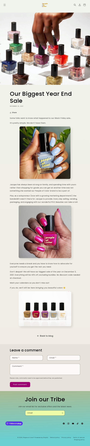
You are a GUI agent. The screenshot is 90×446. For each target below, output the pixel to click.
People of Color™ (28, 437)
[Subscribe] (62, 413)
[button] (4, 5)
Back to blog (46, 335)
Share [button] (14, 112)
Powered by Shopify (41, 437)
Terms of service (79, 437)
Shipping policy (79, 440)
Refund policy (54, 437)
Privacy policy (66, 437)
